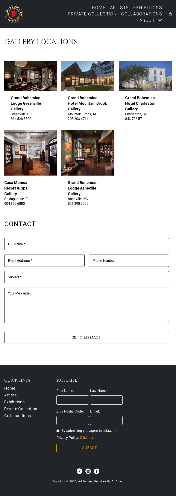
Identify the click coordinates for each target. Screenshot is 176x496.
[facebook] (96, 471)
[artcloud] (79, 471)
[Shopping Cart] (170, 14)
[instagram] (88, 471)
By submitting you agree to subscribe (89, 430)
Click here (87, 438)
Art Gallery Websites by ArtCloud (101, 481)
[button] (150, 20)
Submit (89, 448)
